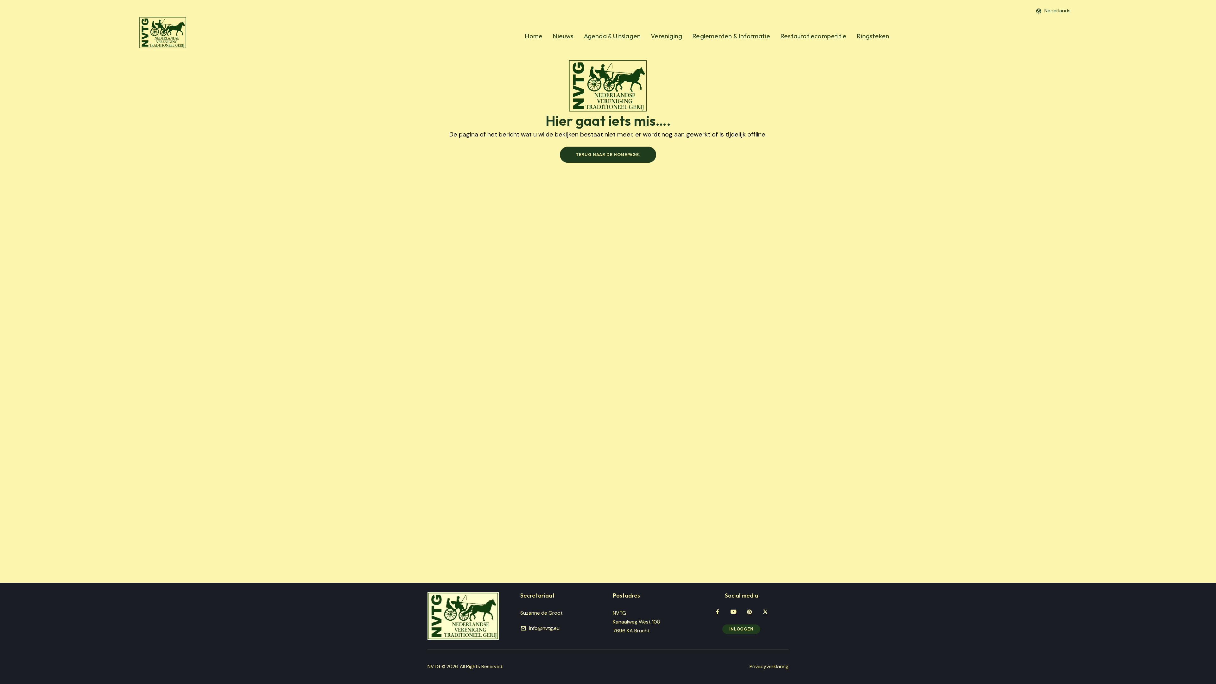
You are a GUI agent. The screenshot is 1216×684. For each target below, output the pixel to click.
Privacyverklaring (769, 666)
